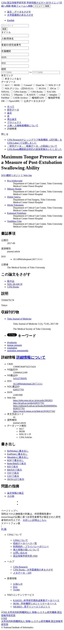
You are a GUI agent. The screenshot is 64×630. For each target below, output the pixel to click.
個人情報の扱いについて (26, 549)
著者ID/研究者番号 (11, 45)
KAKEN (31, 94)
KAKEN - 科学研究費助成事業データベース (36, 600)
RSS (15, 587)
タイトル (6, 32)
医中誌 (10, 281)
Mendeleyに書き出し (17, 457)
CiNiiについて (20, 540)
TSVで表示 (13, 473)
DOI (3, 63)
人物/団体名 (7, 38)
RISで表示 (12, 466)
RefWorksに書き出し (18, 451)
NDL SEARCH (14, 284)
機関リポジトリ (14, 175)
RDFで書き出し (15, 460)
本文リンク (7, 75)
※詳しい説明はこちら (34, 520)
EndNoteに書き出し (17, 454)
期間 (3, 69)
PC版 (4, 529)
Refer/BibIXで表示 (16, 463)
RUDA (42, 88)
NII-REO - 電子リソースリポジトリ (31, 606)
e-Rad (42, 94)
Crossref (27, 85)
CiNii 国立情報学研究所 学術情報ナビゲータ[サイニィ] (30, 2)
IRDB (16, 85)
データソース (8, 82)
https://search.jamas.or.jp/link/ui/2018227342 (34, 411)
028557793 (18, 389)
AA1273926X (20, 378)
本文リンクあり (12, 78)
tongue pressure (14, 345)
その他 (10, 496)
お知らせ (18, 584)
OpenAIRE (14, 101)
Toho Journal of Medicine (19, 318)
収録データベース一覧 (25, 543)
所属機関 (6, 51)
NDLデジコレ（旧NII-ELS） (19, 88)
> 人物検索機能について (25, 125)
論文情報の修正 (15, 493)
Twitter (16, 589)
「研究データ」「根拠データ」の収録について (32, 146)
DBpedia (18, 94)
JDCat (53, 88)
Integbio (53, 94)
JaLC (7, 85)
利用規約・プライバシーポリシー (31, 546)
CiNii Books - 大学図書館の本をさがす (33, 569)
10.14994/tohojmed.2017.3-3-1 (27, 383)
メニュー (38, 6)
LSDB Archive (20, 97)
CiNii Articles (20, 91)
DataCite (40, 85)
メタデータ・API (22, 573)
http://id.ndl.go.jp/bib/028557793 (28, 403)
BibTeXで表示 (14, 469)
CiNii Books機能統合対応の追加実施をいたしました (34, 149)
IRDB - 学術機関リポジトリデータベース (35, 603)
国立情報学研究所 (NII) (25, 556)
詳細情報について (31, 357)
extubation (12, 348)
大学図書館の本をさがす (20, 15)
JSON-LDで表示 (15, 479)
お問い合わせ (20, 552)
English (10, 20)
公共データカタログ (34, 101)
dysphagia (12, 342)
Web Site (27, 175)
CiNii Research (20, 567)
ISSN (3, 57)
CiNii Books (36, 91)
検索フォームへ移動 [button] (22, 6)
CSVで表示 (13, 476)
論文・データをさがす (19, 11)
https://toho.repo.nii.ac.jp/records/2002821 (33, 400)
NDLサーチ (54, 85)
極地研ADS (38, 97)
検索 (47, 6)
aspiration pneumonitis (17, 350)
